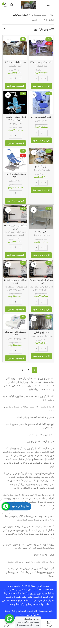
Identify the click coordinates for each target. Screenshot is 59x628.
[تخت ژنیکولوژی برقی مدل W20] (15, 160)
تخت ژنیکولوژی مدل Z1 (41, 117)
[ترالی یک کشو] (41, 156)
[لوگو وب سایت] (28, 5)
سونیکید (8, 338)
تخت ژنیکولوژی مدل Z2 (15, 62)
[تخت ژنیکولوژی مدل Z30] (41, 48)
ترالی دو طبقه (41, 231)
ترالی (35, 170)
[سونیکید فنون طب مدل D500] (15, 321)
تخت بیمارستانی (39, 15)
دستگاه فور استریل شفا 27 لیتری (15, 227)
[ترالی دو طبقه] (41, 217)
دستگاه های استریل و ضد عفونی (14, 234)
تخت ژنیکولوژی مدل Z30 (41, 62)
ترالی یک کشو (41, 166)
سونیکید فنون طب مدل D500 (15, 333)
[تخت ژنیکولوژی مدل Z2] (15, 48)
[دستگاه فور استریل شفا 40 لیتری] (41, 269)
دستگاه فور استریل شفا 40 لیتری (41, 282)
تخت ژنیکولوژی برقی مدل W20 (15, 176)
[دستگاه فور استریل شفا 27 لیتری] (15, 214)
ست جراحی (34, 336)
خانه (52, 15)
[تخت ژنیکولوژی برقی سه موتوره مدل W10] (15, 102)
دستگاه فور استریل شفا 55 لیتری (15, 282)
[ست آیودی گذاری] (41, 322)
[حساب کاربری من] (11, 5)
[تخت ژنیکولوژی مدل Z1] (41, 102)
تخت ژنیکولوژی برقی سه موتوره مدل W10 (15, 118)
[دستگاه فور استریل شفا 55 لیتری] (15, 269)
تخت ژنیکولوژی (41, 66)
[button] (41, 86)
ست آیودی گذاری (41, 332)
